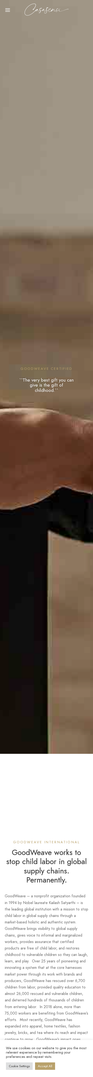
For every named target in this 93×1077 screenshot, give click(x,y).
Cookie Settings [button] (19, 1066)
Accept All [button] (45, 1066)
